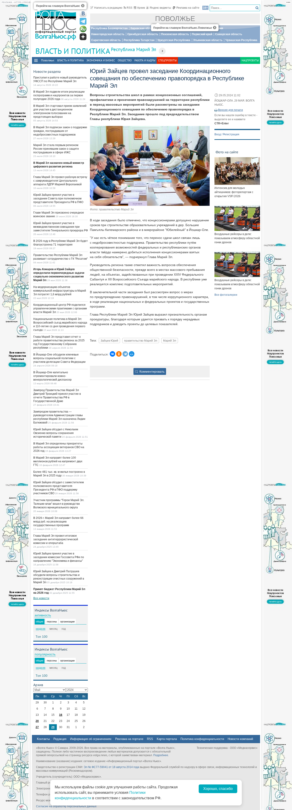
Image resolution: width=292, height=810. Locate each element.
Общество (125, 60)
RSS (129, 7)
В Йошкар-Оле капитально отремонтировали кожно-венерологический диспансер (52, 376)
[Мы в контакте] (83, 13)
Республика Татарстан (139, 40)
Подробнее (160, 755)
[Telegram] (125, 354)
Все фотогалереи (225, 294)
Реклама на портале (129, 739)
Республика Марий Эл (133, 49)
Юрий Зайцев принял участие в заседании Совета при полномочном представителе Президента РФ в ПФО (58, 198)
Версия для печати (230, 110)
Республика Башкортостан (109, 28)
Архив (141, 7)
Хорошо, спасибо (218, 789)
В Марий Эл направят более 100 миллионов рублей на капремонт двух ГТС (57, 461)
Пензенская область (175, 34)
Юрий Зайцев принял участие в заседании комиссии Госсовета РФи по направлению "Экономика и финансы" (58, 557)
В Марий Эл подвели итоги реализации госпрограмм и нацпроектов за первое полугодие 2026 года (59, 95)
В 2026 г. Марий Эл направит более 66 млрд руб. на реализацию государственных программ (58, 521)
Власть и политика (70, 60)
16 (60, 714)
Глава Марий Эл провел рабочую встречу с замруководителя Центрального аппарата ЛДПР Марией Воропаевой (60, 180)
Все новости (41, 598)
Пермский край (202, 34)
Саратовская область (106, 40)
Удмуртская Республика (173, 40)
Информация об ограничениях (91, 739)
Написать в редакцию (108, 7)
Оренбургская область (142, 34)
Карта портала (167, 739)
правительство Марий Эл (140, 340)
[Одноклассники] (119, 354)
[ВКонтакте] (112, 354)
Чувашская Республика (241, 40)
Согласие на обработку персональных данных (66, 806)
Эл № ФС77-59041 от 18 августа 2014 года (111, 767)
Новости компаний (240, 739)
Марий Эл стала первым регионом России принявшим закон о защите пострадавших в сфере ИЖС (56, 149)
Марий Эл (169, 340)
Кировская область (143, 28)
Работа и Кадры (144, 60)
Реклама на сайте (187, 7)
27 (37, 727)
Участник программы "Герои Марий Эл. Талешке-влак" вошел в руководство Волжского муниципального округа (58, 504)
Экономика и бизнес (100, 60)
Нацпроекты (250, 60)
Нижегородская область (107, 34)
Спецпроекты (167, 60)
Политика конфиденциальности (202, 739)
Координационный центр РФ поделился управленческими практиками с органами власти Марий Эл (60, 308)
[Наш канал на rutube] (83, 29)
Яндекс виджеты (160, 7)
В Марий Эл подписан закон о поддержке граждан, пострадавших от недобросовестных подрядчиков (60, 131)
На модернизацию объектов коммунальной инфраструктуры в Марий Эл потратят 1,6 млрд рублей (59, 290)
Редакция (59, 739)
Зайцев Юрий (109, 340)
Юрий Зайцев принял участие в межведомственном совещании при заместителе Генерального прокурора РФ (60, 227)
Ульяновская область (207, 40)
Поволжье (175, 18)
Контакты (43, 739)
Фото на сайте (227, 152)
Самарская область (228, 34)
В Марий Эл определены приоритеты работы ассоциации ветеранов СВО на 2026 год (58, 447)
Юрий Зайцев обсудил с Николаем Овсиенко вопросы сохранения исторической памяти (55, 433)
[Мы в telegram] (83, 21)
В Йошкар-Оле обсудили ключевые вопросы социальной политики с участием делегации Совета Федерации (59, 358)
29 (53, 727)
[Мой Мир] (131, 354)
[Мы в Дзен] (83, 36)
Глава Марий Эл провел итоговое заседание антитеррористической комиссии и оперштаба (55, 539)
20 (37, 721)
